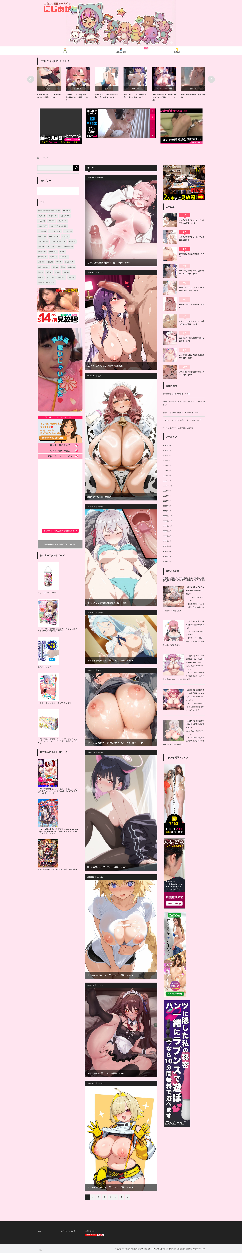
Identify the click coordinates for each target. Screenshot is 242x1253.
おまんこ (65, 216)
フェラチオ (42, 241)
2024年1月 (167, 511)
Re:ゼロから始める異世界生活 (49, 210)
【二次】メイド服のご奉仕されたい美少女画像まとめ (195, 624)
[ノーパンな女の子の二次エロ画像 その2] (121, 1032)
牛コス (164, 89)
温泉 (50, 262)
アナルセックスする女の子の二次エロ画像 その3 (191, 373)
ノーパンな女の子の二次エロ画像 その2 (105, 1073)
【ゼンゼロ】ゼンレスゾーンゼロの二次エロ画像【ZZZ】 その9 (77, 97)
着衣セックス (43, 267)
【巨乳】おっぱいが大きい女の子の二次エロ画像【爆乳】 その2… (117, 742)
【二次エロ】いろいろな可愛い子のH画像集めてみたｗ (195, 590)
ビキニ (65, 236)
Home (39, 1231)
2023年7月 (167, 541)
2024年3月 (167, 506)
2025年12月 (167, 486)
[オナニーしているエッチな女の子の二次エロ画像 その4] (170, 321)
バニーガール (55, 231)
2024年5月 (167, 496)
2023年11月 (167, 521)
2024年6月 (167, 491)
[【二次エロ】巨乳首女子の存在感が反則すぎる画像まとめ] (173, 740)
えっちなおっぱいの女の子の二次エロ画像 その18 (110, 1187)
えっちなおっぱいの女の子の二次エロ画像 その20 (110, 660)
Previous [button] (30, 79)
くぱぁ (41, 221)
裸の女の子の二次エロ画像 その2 (191, 305)
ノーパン (100, 985)
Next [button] (211, 79)
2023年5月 (167, 551)
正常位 (63, 257)
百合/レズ (69, 262)
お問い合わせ (90, 1231)
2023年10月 (167, 526)
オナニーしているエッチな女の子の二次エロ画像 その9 (191, 272)
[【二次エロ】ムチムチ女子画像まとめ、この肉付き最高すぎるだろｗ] (173, 675)
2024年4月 (167, 501)
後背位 (42, 251)
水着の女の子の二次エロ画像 (192, 95)
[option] (51, 83)
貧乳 (48, 272)
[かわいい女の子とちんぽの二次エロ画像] (121, 322)
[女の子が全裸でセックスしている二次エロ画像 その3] (170, 220)
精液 (55, 267)
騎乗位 (135, 89)
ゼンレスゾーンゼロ (77, 89)
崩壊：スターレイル (65, 246)
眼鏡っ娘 (106, 89)
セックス (42, 226)
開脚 (66, 272)
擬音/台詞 (42, 257)
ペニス (100, 272)
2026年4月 (167, 466)
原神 (41, 246)
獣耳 (58, 262)
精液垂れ (100, 177)
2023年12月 (167, 516)
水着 (193, 89)
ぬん (193, 597)
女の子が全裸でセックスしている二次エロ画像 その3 (191, 221)
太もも (51, 246)
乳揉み (72, 241)
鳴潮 (71, 277)
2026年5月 (167, 461)
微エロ (52, 251)
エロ (51, 221)
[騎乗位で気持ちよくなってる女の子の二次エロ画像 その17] (170, 288)
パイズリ (68, 231)
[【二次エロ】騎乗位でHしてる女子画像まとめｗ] (173, 709)
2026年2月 (167, 476)
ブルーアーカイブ (58, 241)
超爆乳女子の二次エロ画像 (99, 497)
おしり (41, 216)
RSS (40, 1249)
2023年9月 (167, 531)
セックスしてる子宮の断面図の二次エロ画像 (107, 603)
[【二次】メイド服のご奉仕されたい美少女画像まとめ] (173, 641)
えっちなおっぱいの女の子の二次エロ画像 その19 (110, 975)
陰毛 (40, 277)
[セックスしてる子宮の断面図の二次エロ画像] (121, 557)
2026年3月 (167, 471)
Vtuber (66, 210)
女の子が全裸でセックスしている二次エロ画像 (191, 238)
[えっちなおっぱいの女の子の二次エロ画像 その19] (121, 929)
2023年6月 (167, 546)
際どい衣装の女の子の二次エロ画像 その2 (106, 867)
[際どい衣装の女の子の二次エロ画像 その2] (121, 813)
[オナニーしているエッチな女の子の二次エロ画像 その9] (170, 271)
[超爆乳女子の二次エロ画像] (121, 439)
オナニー (49, 89)
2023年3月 (167, 562)
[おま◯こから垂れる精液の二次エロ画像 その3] (121, 223)
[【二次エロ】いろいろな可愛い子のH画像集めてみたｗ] (173, 606)
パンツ (42, 236)
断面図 (100, 506)
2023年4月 (167, 556)
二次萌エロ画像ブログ (171, 578)
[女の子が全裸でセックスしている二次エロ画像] (170, 237)
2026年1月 (167, 481)
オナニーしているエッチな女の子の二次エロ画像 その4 (191, 322)
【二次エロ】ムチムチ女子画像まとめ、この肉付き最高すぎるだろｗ (195, 659)
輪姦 (57, 272)
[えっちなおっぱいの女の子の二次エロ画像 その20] (121, 639)
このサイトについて (68, 1231)
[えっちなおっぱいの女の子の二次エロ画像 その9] (170, 355)
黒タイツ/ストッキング (46, 282)
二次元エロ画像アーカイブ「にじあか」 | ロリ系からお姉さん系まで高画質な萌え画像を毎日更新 (158, 1249)
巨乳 (99, 376)
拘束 (62, 251)
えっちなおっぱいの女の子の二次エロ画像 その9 (191, 356)
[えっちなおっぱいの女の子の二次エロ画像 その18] (121, 1138)
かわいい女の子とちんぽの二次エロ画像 (105, 366)
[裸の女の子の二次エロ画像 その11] (170, 254)
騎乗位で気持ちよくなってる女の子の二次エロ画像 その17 (191, 289)
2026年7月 (167, 450)
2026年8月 (167, 445)
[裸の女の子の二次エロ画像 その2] (170, 304)
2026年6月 (167, 456)
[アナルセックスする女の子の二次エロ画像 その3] (170, 372)
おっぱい (101, 612)
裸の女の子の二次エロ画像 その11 (191, 255)
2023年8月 (167, 536)
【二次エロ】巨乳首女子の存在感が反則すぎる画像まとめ (195, 724)
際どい (100, 752)
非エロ (50, 277)
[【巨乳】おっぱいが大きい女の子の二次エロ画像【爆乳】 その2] (121, 709)
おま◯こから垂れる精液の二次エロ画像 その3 (108, 262)
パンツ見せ (53, 236)
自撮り (71, 267)
